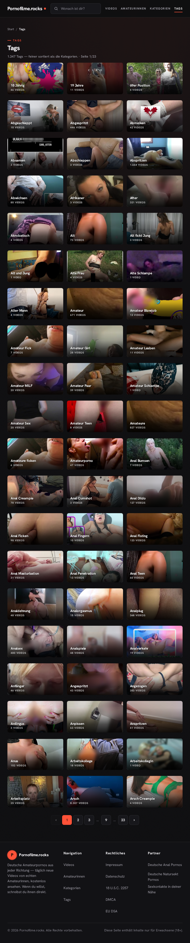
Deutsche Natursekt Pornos (165, 877)
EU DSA (111, 911)
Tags (178, 8)
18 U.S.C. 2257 (117, 888)
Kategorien (160, 8)
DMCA (111, 899)
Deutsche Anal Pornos (165, 866)
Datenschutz (115, 876)
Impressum (114, 864)
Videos (111, 8)
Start (10, 29)
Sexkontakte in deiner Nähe (165, 889)
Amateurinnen (133, 8)
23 (123, 820)
